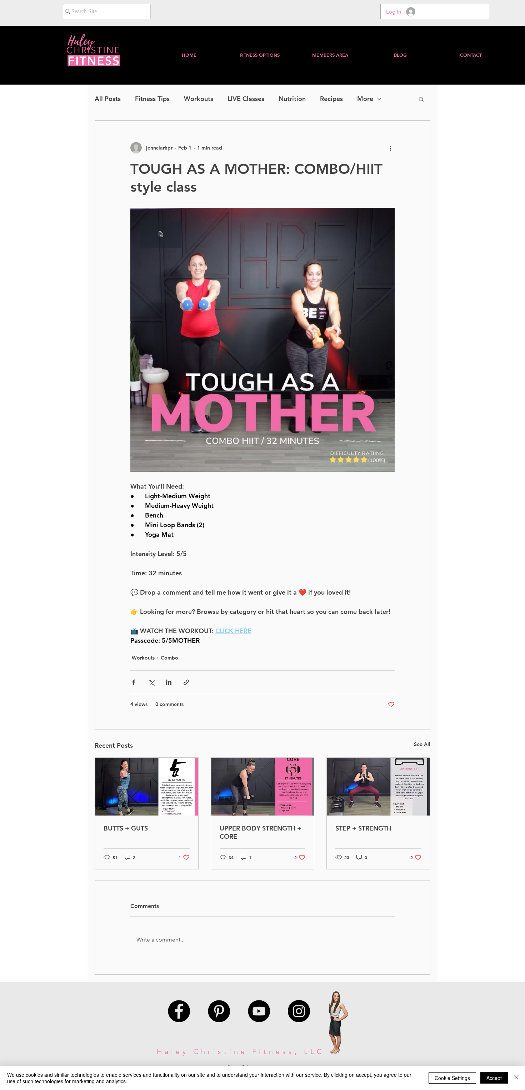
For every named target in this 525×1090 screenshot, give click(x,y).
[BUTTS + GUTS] (146, 787)
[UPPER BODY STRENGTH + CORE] (262, 787)
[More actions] (390, 147)
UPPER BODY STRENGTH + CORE (260, 832)
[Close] (516, 1077)
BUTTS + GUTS (126, 828)
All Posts (108, 99)
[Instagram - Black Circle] (299, 1011)
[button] (330, 54)
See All (422, 744)
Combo (169, 658)
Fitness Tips (152, 99)
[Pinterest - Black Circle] (219, 1011)
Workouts (198, 99)
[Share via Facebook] (133, 682)
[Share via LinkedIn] (168, 682)
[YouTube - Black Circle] (259, 1011)
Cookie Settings (452, 1077)
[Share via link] (186, 682)
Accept (494, 1077)
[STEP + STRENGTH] (378, 787)
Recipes (331, 99)
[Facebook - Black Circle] (179, 1011)
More (365, 99)
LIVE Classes (246, 99)
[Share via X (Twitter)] (151, 682)
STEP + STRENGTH (363, 828)
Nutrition (292, 99)
